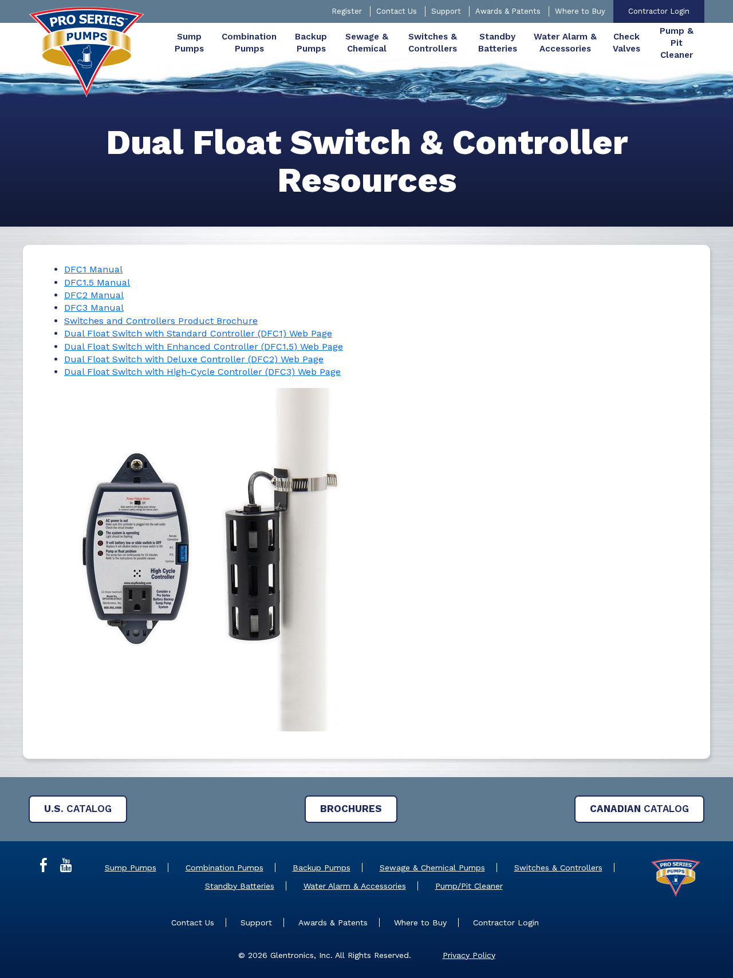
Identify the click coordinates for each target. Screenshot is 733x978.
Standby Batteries (239, 885)
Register (347, 11)
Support (446, 11)
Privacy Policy (469, 955)
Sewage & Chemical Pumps (432, 867)
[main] (366, 445)
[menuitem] (189, 43)
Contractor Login (658, 11)
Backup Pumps (321, 867)
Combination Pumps (224, 867)
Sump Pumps (130, 867)
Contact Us (396, 11)
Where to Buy (580, 11)
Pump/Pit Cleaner (469, 885)
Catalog (78, 808)
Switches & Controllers (558, 867)
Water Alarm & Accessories (355, 885)
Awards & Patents (508, 11)
